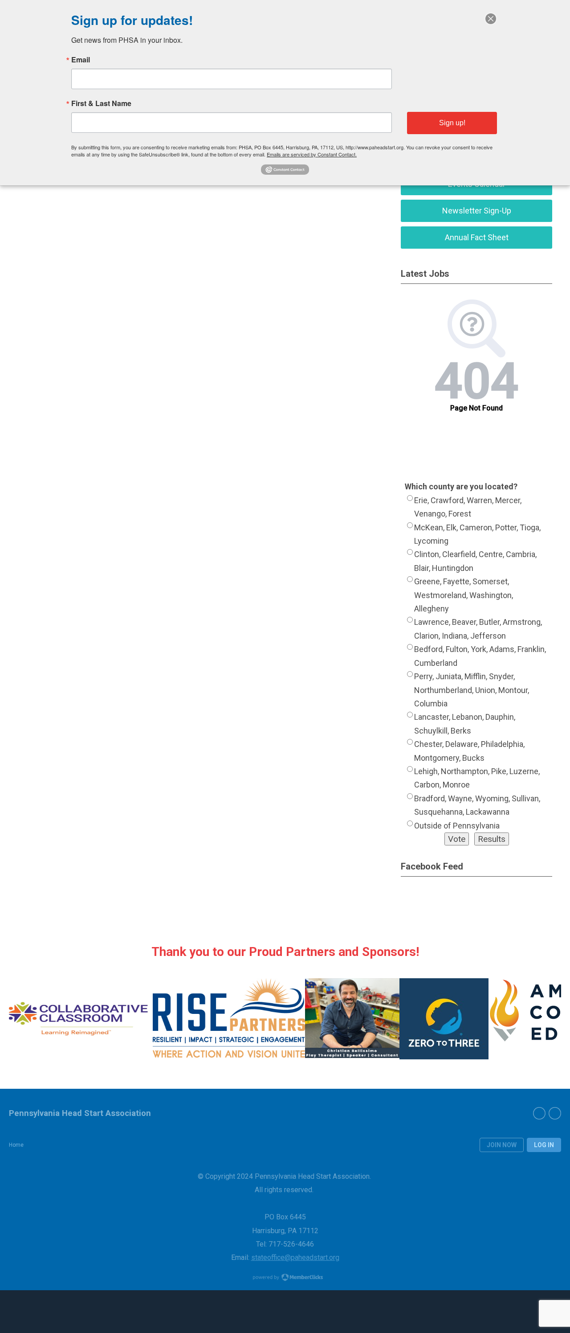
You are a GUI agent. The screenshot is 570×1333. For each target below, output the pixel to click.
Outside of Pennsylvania (457, 825)
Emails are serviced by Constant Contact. (312, 154)
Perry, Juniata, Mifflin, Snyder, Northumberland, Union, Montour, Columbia (471, 690)
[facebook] (539, 1113)
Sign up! (452, 123)
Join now (502, 1144)
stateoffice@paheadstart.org (295, 1257)
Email (80, 59)
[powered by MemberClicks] (285, 1278)
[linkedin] (555, 1113)
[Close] (490, 18)
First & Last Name (101, 103)
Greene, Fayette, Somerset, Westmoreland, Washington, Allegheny (463, 595)
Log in (544, 1144)
